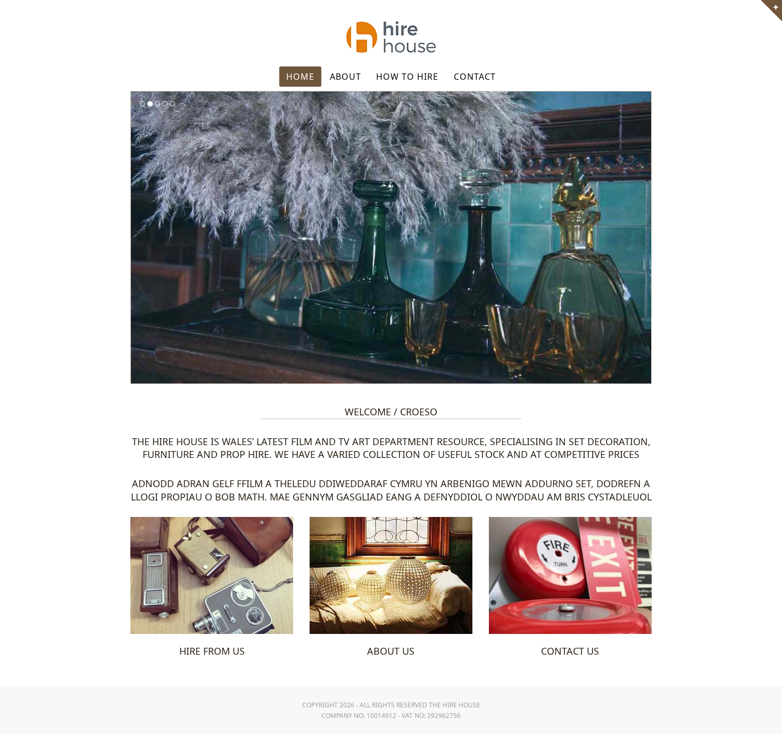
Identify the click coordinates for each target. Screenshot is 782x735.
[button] (140, 237)
